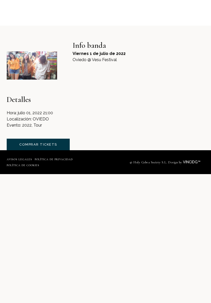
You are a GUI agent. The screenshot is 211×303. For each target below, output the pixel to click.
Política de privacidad (54, 159)
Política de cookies (23, 165)
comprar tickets (38, 144)
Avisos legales (19, 159)
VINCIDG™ (192, 162)
